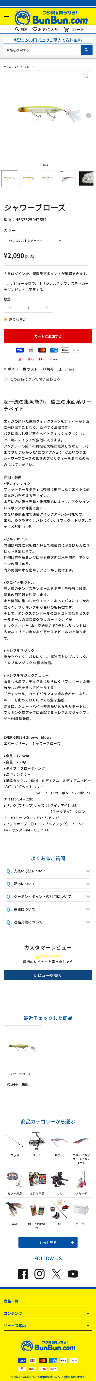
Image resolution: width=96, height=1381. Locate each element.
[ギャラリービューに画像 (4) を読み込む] (67, 178)
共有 (50, 369)
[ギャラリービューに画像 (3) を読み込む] (48, 178)
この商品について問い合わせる (35, 379)
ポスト (12, 369)
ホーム (8, 67)
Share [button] (69, 369)
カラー (10, 230)
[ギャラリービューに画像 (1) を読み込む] (9, 178)
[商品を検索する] (87, 50)
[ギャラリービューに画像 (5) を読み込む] (86, 178)
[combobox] (48, 50)
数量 (7, 298)
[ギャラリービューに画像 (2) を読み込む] (28, 178)
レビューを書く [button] (48, 975)
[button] (6, 16)
